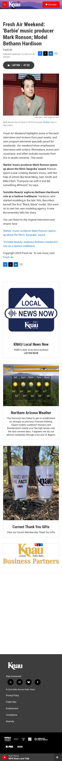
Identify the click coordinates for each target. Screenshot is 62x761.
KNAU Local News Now (31, 344)
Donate (52, 4)
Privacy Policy (12, 695)
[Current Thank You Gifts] (31, 483)
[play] (4, 757)
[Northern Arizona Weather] (31, 385)
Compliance (11, 715)
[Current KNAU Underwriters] (31, 553)
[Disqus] (31, 613)
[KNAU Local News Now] (31, 310)
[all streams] (58, 757)
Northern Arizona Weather (31, 412)
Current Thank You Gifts (30, 527)
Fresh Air (8, 257)
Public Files (11, 702)
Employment (12, 708)
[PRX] (9, 746)
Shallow (46, 122)
